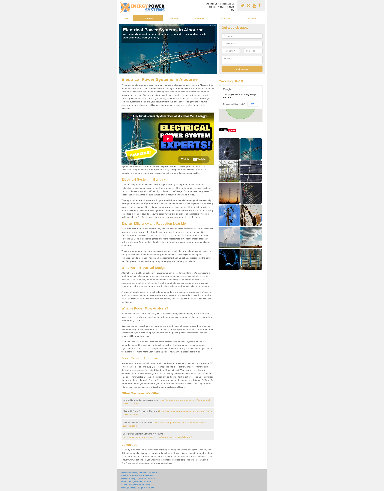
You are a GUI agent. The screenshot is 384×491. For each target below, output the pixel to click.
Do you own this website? (234, 104)
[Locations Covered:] (120, 3)
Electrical (148, 18)
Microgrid (199, 18)
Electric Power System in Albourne (137, 475)
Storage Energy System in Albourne (138, 478)
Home (126, 18)
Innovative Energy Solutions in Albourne (140, 472)
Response (225, 18)
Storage (174, 18)
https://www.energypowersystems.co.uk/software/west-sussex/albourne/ (158, 437)
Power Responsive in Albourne (135, 484)
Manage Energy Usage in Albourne (137, 487)
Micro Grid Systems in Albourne (136, 481)
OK (252, 104)
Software (251, 18)
